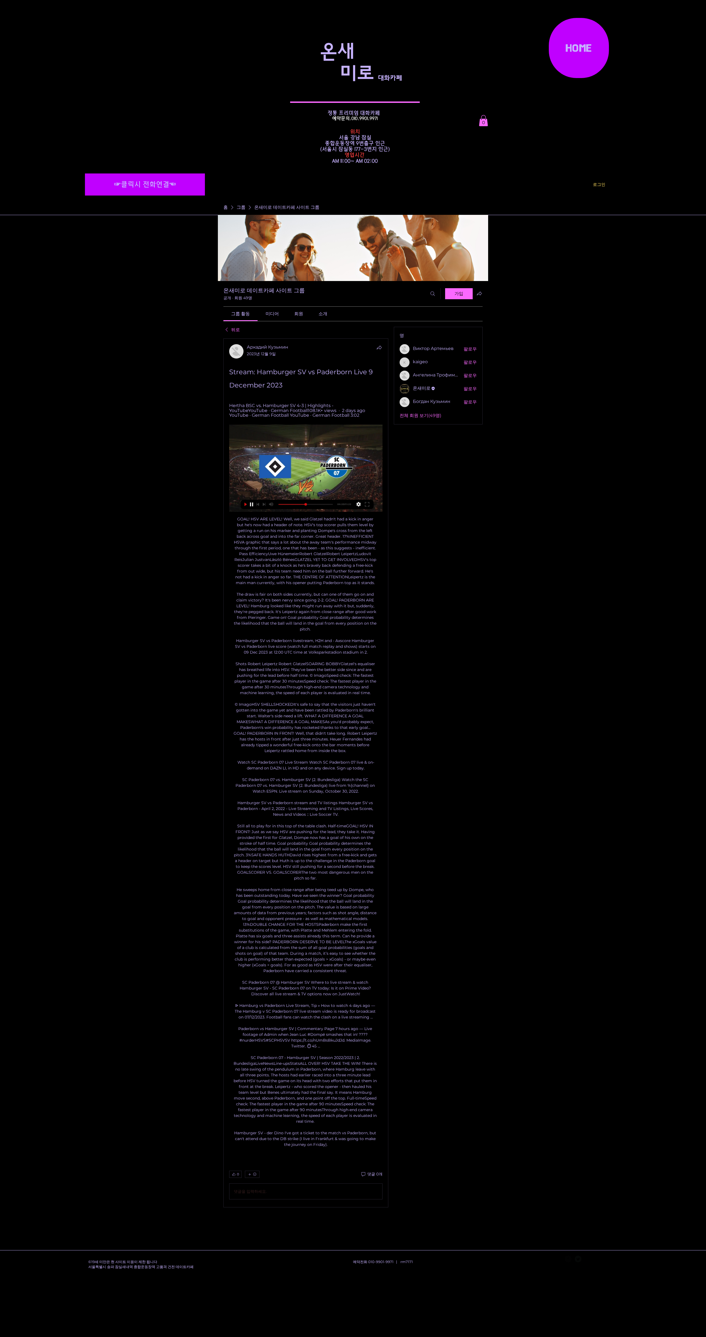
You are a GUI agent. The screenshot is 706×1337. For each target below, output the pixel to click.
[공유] (379, 347)
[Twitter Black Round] (578, 1259)
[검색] (432, 293)
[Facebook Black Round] (568, 1259)
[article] (305, 772)
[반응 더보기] (252, 1174)
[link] (240, 313)
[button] (483, 120)
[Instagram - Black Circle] (588, 1259)
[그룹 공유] (479, 293)
